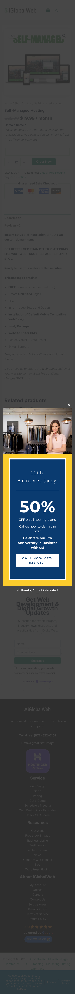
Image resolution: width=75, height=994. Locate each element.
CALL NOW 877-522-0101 (37, 560)
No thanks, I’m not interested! (37, 590)
